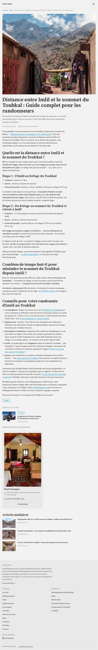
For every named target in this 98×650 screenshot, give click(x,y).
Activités (5, 610)
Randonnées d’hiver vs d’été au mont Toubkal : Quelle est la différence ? (45, 519)
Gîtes (4, 599)
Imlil (53, 596)
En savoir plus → (9, 583)
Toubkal (6, 400)
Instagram (9, 638)
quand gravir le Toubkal (27, 358)
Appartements (8, 603)
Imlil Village (7, 4)
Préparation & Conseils (60, 607)
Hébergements (8, 596)
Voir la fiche (23, 504)
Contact (5, 629)
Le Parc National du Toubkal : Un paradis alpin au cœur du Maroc (42, 542)
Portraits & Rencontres (60, 603)
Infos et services (9, 614)
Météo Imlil (56, 599)
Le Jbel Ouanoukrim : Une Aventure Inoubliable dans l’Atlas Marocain (44, 531)
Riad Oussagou (12, 489)
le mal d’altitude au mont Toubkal (34, 318)
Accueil (5, 10)
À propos (6, 621)
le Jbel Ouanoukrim (29, 254)
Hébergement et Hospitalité (62, 592)
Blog (11, 10)
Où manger (7, 607)
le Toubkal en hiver (47, 291)
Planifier (6, 625)
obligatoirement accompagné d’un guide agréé (30, 134)
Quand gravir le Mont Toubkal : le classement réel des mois (29, 417)
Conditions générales (25, 646)
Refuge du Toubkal (52, 310)
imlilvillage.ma (40, 387)
